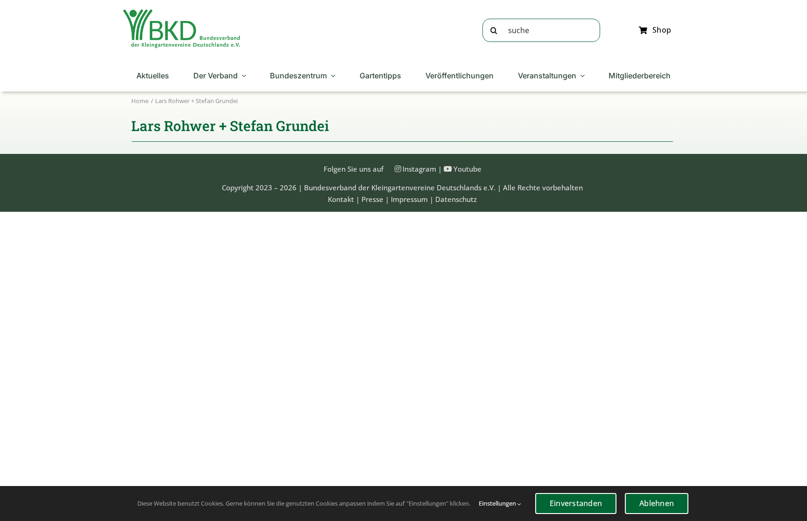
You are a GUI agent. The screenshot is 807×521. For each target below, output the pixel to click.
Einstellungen (498, 503)
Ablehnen (656, 503)
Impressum (409, 199)
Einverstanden (576, 503)
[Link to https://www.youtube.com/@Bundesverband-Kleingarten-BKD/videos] (448, 169)
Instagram (419, 169)
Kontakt (341, 199)
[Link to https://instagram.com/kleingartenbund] (398, 169)
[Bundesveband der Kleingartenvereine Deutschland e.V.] (181, 12)
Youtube (467, 169)
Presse (372, 199)
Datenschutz (456, 199)
